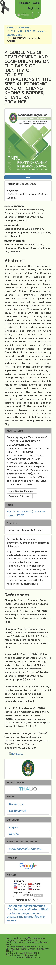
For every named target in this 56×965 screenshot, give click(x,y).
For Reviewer (17, 811)
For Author (16, 804)
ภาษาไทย (14, 834)
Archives (24, 28)
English (13, 827)
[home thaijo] (28, 788)
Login (36, 3)
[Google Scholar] (28, 865)
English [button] (32, 8)
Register (24, 3)
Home (10, 28)
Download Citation (19, 496)
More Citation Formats (21, 491)
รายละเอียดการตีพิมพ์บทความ (25, 849)
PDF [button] (28, 177)
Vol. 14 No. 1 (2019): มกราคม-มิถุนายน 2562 (26, 33)
